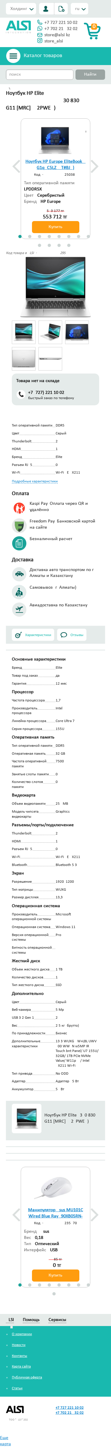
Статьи (17, 1388)
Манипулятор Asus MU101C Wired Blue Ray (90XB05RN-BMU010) (55, 1216)
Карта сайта (21, 1366)
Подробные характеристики (35, 481)
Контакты (19, 1356)
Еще (4, 1438)
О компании (22, 1334)
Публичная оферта (27, 1377)
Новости (18, 1345)
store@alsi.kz (57, 35)
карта (5, 1444)
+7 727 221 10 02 (61, 22)
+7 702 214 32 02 (61, 28)
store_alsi (53, 41)
